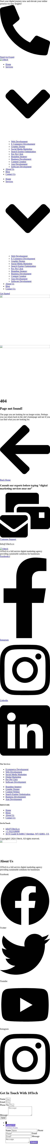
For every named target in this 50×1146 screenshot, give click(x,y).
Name (3, 1099)
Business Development (21, 159)
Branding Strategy (19, 156)
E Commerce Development (23, 144)
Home (8, 64)
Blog (8, 172)
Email (3, 1102)
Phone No (4, 1105)
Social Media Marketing (21, 149)
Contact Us (10, 174)
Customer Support (8, 539)
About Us (10, 169)
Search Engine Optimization (23, 151)
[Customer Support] (25, 537)
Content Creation (18, 161)
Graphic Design (18, 146)
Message (4, 1115)
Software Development (21, 166)
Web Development (19, 141)
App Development (19, 164)
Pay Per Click (17, 154)
